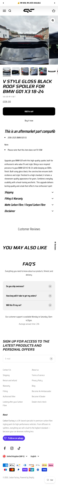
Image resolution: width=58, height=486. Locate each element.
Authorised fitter (9, 396)
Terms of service (38, 375)
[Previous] (3, 3)
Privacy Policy (37, 380)
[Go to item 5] (43, 71)
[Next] (54, 3)
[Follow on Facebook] (5, 448)
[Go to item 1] (7, 71)
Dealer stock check (39, 402)
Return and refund (10, 380)
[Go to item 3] (25, 71)
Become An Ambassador (41, 391)
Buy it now (29, 120)
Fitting (5, 391)
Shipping (6, 375)
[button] (29, 131)
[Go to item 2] (16, 71)
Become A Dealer (38, 396)
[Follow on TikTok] (19, 448)
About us (35, 370)
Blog (33, 386)
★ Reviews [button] (55, 245)
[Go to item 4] (34, 71)
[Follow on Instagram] (12, 448)
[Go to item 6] (52, 71)
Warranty (6, 386)
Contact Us (7, 370)
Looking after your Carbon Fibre (13, 403)
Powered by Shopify (27, 477)
